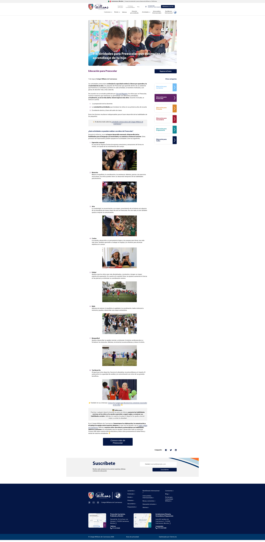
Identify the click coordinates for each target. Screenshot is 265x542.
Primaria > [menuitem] (130, 500)
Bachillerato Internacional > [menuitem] (151, 491)
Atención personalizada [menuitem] (134, 12)
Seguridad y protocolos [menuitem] (120, 7)
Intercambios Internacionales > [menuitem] (148, 497)
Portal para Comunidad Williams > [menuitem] (169, 499)
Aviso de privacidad (132, 537)
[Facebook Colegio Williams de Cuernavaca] (89, 502)
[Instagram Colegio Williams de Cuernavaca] (98, 502)
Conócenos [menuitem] (107, 12)
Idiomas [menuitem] (124, 12)
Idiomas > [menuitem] (146, 507)
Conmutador (161, 527)
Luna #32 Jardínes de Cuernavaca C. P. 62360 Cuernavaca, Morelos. (163, 521)
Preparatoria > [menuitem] (132, 507)
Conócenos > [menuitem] (169, 491)
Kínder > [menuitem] (130, 497)
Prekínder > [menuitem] (131, 494)
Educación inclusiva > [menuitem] (150, 504)
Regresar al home (165, 71)
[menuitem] (171, 13)
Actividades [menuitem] (145, 12)
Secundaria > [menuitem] (131, 504)
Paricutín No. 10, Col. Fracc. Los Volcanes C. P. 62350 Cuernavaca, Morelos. (119, 521)
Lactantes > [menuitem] (131, 491)
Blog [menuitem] (138, 6)
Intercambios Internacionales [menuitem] (156, 12)
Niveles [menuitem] (116, 12)
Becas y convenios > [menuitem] (149, 501)
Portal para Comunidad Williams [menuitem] (130, 7)
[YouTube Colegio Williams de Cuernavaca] (93, 502)
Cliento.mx (173, 537)
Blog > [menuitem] (167, 494)
